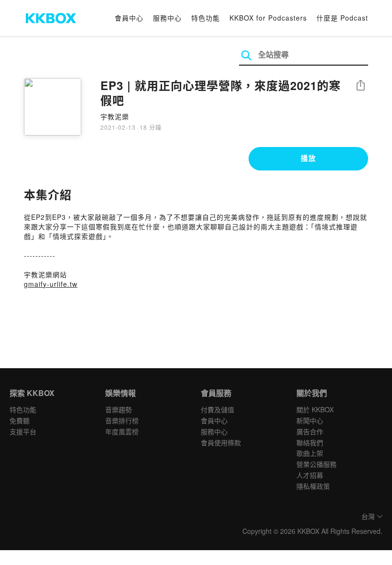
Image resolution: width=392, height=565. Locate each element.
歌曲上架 (309, 453)
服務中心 (167, 18)
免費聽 (20, 420)
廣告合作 (309, 431)
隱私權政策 (313, 486)
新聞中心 (309, 420)
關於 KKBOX (315, 409)
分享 (360, 85)
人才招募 (309, 475)
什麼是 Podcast (342, 18)
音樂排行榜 (122, 420)
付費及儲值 (217, 409)
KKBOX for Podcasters (268, 18)
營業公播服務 (316, 464)
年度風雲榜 (122, 431)
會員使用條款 (221, 442)
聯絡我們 (309, 442)
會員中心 (129, 18)
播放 (308, 158)
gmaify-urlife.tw (50, 284)
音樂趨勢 (118, 409)
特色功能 (205, 18)
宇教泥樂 (114, 116)
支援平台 (23, 431)
